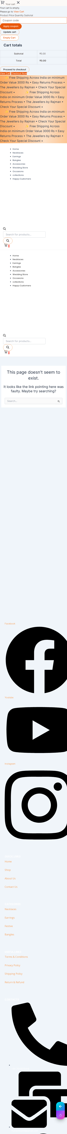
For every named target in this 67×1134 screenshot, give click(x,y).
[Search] (7, 241)
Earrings (10, 917)
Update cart (9, 32)
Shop (8, 870)
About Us (10, 878)
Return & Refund (14, 982)
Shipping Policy (13, 973)
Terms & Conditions (16, 956)
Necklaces (10, 909)
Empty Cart (9, 37)
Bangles (9, 934)
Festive (9, 926)
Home (8, 861)
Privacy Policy (12, 965)
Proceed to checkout (14, 69)
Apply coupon (10, 26)
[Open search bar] (4, 229)
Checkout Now (19, 73)
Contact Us (11, 887)
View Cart (19, 11)
